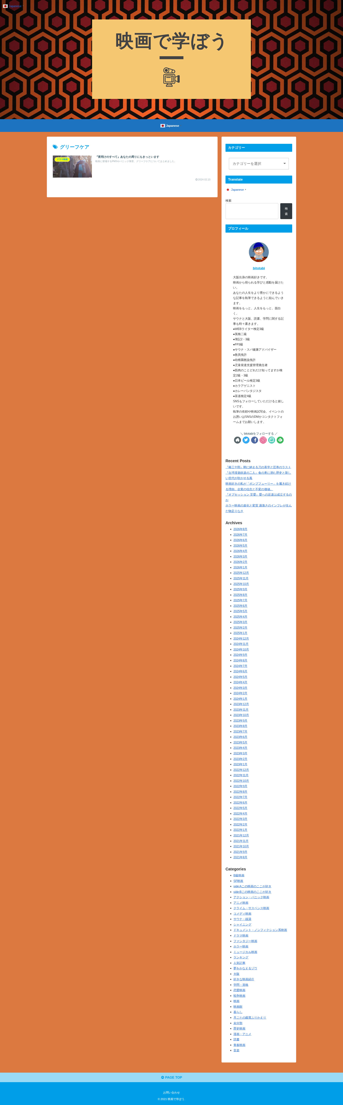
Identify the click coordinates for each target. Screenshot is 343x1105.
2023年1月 (240, 764)
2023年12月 (241, 704)
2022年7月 (240, 797)
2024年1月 (240, 698)
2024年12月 (241, 638)
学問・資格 (240, 984)
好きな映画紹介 (243, 979)
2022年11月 (241, 775)
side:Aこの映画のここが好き (252, 886)
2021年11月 (241, 840)
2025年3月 (240, 622)
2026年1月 (240, 567)
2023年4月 (240, 747)
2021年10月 (241, 846)
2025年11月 (241, 578)
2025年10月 (241, 583)
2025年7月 (240, 600)
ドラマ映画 (240, 935)
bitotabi (259, 268)
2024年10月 (241, 649)
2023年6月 (240, 737)
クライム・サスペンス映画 (251, 908)
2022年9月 (240, 786)
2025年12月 (241, 572)
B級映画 (238, 875)
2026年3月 (240, 556)
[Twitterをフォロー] (246, 440)
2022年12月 (241, 769)
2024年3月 (240, 687)
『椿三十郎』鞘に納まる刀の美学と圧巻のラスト (258, 467)
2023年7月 (240, 731)
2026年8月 (240, 529)
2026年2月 (240, 562)
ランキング (240, 957)
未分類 (237, 1023)
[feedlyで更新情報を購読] (280, 440)
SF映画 (238, 880)
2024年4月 (240, 682)
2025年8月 (240, 594)
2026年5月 (240, 545)
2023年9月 (240, 720)
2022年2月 (240, 824)
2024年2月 (240, 693)
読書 (236, 1039)
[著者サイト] (237, 440)
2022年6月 (240, 802)
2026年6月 (240, 540)
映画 (236, 1001)
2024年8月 (240, 660)
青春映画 (239, 1044)
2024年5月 (240, 676)
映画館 (237, 1006)
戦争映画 (239, 995)
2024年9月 (240, 654)
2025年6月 (240, 605)
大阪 (236, 973)
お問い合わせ (171, 1092)
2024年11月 (241, 644)
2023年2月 (240, 758)
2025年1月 (240, 633)
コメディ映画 (242, 913)
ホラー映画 (240, 946)
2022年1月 (240, 829)
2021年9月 (240, 851)
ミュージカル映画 (245, 951)
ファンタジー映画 (245, 941)
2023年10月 (241, 715)
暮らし (237, 1012)
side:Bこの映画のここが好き (252, 891)
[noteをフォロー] (271, 440)
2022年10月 (241, 780)
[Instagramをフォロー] (263, 440)
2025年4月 (240, 616)
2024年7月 (240, 665)
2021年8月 (240, 857)
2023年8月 (240, 726)
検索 (228, 200)
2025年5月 (240, 611)
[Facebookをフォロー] (254, 440)
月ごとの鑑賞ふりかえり (249, 1017)
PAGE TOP (173, 1077)
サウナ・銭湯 (242, 919)
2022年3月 (240, 819)
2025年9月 (240, 589)
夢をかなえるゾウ (245, 968)
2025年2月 (240, 627)
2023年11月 (241, 709)
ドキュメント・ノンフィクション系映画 (260, 930)
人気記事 (239, 962)
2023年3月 (240, 753)
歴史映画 (239, 1028)
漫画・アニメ (242, 1033)
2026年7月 (240, 534)
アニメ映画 (240, 902)
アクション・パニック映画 (251, 897)
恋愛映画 (239, 990)
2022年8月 (240, 791)
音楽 (236, 1050)
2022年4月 (240, 813)
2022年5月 (240, 808)
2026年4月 (240, 551)
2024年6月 (240, 671)
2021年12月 (241, 835)
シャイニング (242, 924)
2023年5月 (240, 742)
